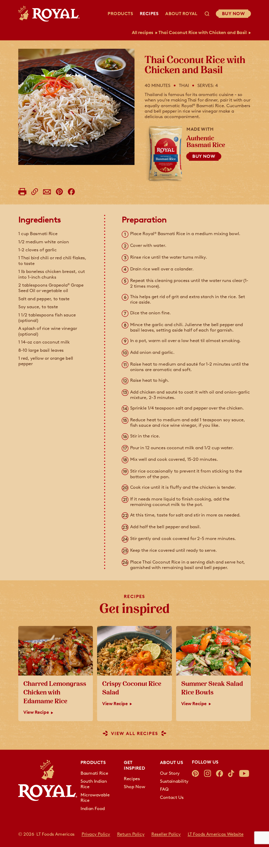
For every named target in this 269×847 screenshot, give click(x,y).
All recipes (142, 32)
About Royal (181, 13)
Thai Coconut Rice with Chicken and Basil (202, 32)
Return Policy (130, 834)
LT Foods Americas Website (216, 834)
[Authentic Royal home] (47, 780)
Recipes (149, 13)
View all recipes (134, 733)
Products (120, 13)
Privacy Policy (96, 834)
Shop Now (134, 786)
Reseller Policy (166, 834)
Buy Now (233, 13)
